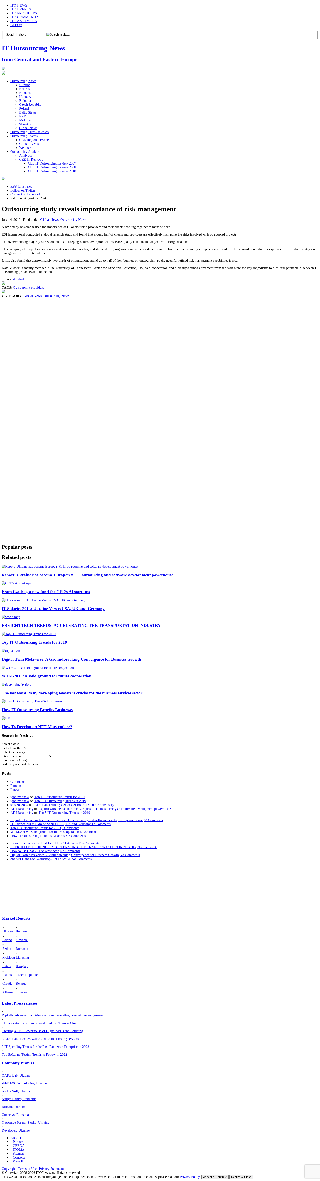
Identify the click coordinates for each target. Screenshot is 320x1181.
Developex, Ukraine (16, 1130)
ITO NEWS (18, 5)
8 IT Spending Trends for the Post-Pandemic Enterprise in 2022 (45, 1047)
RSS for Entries (21, 186)
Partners (18, 1142)
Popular (15, 785)
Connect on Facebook (25, 194)
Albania (7, 992)
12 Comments (101, 824)
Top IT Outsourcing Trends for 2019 (34, 642)
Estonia (7, 975)
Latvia (6, 966)
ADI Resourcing (21, 809)
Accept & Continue (215, 1177)
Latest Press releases (19, 1003)
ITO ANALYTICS (23, 21)
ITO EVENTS (20, 9)
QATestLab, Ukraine (16, 1075)
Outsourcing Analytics (25, 151)
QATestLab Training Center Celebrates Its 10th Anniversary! (73, 805)
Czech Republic (30, 104)
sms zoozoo (18, 805)
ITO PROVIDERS (23, 13)
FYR (22, 116)
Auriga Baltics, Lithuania (19, 1099)
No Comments (89, 843)
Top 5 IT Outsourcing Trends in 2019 (60, 801)
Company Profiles (18, 1063)
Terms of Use (27, 1169)
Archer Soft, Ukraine (16, 1091)
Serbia (6, 948)
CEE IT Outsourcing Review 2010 (52, 171)
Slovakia (25, 124)
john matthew (19, 797)
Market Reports (16, 918)
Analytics (25, 155)
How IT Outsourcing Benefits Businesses (37, 710)
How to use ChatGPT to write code (34, 851)
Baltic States (27, 112)
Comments (17, 782)
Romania (25, 93)
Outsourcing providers (28, 287)
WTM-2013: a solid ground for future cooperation (46, 676)
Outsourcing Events (24, 136)
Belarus (24, 89)
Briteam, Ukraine (13, 1107)
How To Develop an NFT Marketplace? (37, 727)
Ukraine (24, 85)
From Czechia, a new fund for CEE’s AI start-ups (46, 591)
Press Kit (19, 1161)
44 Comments (153, 820)
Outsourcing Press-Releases (29, 132)
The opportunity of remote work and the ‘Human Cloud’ (40, 1023)
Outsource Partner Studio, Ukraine (25, 1122)
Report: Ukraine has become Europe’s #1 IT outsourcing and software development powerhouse (87, 575)
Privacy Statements (52, 1169)
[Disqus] (160, 364)
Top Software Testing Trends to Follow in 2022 (34, 1054)
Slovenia (22, 940)
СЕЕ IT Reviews (31, 159)
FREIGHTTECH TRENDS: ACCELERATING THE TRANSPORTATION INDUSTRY (81, 625)
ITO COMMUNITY (24, 17)
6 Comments (88, 832)
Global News (28, 128)
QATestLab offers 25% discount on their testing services (40, 1039)
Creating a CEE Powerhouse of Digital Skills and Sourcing (42, 1031)
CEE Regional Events (34, 140)
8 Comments (70, 828)
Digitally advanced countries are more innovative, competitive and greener (53, 1015)
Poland (24, 108)
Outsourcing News (23, 81)
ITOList (18, 1149)
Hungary (25, 96)
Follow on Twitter (22, 190)
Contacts (19, 1157)
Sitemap (18, 1153)
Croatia (7, 983)
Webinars (25, 147)
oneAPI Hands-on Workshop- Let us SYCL (40, 859)
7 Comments (77, 836)
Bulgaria (25, 100)
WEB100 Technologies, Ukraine (24, 1083)
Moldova (25, 120)
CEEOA (16, 25)
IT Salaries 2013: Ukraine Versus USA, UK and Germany (53, 608)
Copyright (9, 1169)
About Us (17, 1138)
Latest (14, 789)
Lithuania (22, 957)
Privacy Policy (190, 1177)
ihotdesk (19, 279)
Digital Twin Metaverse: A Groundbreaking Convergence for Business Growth (71, 659)
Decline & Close (241, 1177)
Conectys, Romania (15, 1115)
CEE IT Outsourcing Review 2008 (52, 167)
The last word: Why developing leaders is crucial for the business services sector (72, 693)
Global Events (29, 144)
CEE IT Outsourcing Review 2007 (52, 163)
